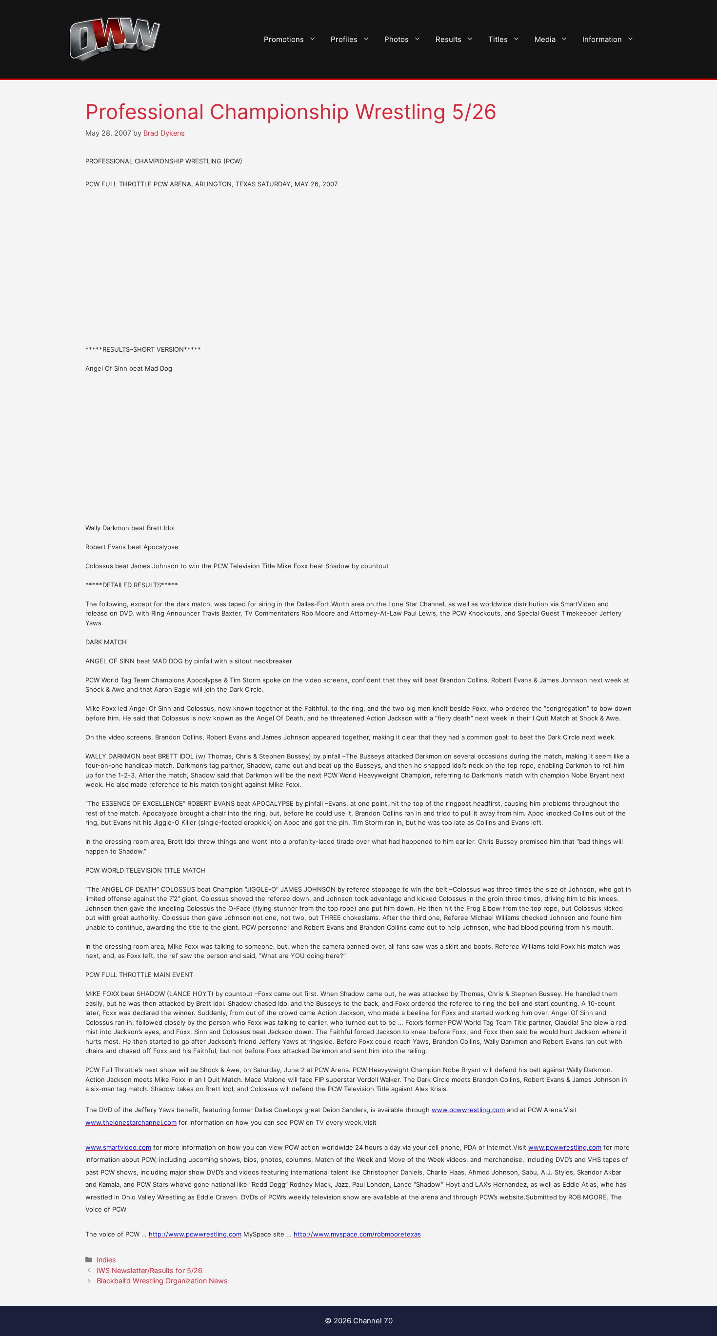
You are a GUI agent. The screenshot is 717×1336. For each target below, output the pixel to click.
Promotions (284, 39)
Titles (498, 39)
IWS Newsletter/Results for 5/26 (149, 1270)
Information (602, 39)
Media (545, 39)
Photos (396, 39)
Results (448, 39)
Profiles (344, 39)
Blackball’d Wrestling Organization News (162, 1280)
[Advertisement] (358, 267)
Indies (106, 1260)
